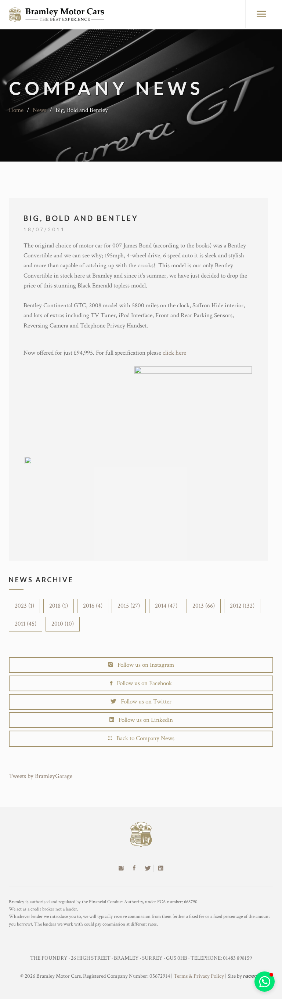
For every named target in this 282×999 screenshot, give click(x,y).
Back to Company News (143, 738)
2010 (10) (62, 624)
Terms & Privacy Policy (199, 976)
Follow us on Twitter (143, 702)
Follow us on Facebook (142, 683)
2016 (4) (92, 606)
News (39, 110)
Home (16, 110)
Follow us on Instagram (143, 665)
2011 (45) (25, 624)
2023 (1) (24, 606)
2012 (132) (242, 606)
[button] (264, 981)
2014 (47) (166, 606)
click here (174, 353)
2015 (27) (129, 606)
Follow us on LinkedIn (143, 720)
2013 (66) (203, 606)
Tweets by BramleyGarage (40, 776)
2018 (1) (58, 606)
